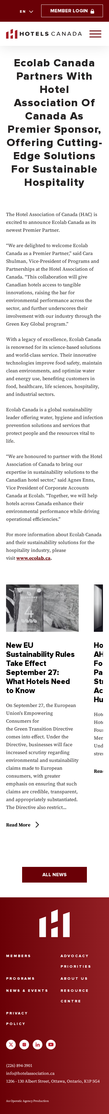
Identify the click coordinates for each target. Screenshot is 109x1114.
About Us (74, 978)
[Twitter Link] (11, 1044)
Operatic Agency (22, 1101)
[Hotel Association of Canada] (54, 923)
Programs (20, 978)
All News (54, 875)
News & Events (27, 990)
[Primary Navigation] (95, 33)
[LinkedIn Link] (37, 1044)
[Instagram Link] (24, 1044)
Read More (18, 824)
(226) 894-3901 (19, 1065)
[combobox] (26, 11)
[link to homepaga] (44, 34)
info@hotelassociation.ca (30, 1073)
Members (18, 956)
